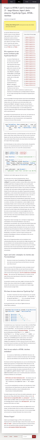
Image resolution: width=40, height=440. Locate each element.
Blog (19, 1)
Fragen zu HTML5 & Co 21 (30, 74)
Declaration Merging (23, 330)
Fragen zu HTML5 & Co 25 (30, 81)
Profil (27, 1)
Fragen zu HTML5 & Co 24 (30, 79)
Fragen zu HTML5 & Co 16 (30, 64)
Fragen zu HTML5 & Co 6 (30, 46)
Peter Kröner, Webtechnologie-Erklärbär (5, 1)
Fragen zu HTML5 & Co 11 (30, 55)
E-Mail (8, 47)
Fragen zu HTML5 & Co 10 (30, 53)
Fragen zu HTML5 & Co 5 (30, 44)
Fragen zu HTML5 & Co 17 (30, 66)
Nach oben (5, 436)
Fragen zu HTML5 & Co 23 (30, 77)
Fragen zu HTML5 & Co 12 (30, 57)
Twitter (15, 47)
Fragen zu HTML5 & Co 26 (30, 83)
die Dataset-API (25, 401)
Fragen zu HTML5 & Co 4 (30, 42)
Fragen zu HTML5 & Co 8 (30, 50)
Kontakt (34, 1)
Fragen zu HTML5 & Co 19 (30, 70)
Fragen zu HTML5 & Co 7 (30, 48)
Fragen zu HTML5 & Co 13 (30, 59)
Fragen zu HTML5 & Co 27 (30, 85)
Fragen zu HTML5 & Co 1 (30, 37)
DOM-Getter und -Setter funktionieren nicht (15, 377)
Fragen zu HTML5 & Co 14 (30, 61)
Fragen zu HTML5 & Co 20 (30, 72)
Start (11, 1)
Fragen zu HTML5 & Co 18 (30, 68)
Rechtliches (16, 436)
